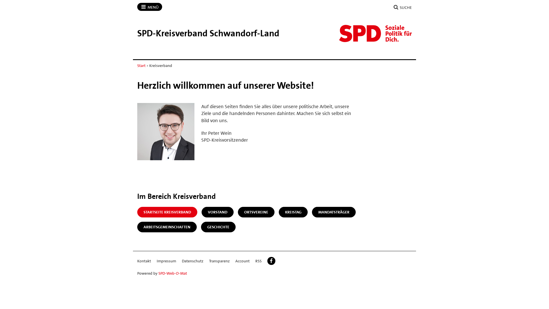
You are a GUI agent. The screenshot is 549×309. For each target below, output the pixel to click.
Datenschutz (192, 261)
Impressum (166, 261)
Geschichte (218, 226)
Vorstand (217, 212)
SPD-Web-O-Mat (172, 273)
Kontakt (144, 261)
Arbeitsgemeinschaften (167, 226)
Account (242, 261)
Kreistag (293, 212)
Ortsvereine (256, 212)
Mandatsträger (333, 212)
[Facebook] (271, 261)
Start (141, 65)
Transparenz (219, 261)
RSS (258, 261)
